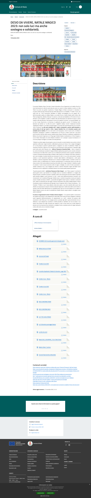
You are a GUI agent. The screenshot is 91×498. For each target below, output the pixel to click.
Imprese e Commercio (31, 461)
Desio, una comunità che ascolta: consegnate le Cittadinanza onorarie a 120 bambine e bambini (55, 369)
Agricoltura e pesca (50, 468)
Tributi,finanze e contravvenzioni (53, 459)
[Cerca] (80, 6)
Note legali (48, 481)
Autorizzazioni (49, 465)
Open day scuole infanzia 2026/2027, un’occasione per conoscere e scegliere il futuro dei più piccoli (56, 385)
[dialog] (45, 490)
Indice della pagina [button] (15, 81)
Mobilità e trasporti (31, 470)
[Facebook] (66, 7)
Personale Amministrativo (14, 465)
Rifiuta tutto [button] (50, 493)
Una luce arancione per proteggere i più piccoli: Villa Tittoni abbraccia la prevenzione (52, 374)
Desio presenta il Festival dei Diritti (41, 383)
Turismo (29, 468)
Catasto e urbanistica (31, 465)
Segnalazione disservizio (32, 479)
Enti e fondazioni (12, 461)
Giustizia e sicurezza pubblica (52, 456)
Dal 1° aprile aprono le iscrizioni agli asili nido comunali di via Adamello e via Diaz (52, 376)
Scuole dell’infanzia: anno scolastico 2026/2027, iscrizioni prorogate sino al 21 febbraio (53, 378)
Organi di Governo (13, 454)
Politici (10, 463)
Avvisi (65, 459)
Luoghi (65, 465)
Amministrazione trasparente (52, 477)
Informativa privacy (50, 479)
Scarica (64, 244)
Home (12, 17)
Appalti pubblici (30, 463)
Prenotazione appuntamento (33, 477)
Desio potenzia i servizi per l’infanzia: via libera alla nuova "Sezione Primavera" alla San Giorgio (55, 367)
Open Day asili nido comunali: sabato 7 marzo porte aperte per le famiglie (50, 379)
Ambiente (48, 461)
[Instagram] (69, 7)
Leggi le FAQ (30, 481)
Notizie (65, 454)
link (57, 490)
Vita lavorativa (30, 459)
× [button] (89, 484)
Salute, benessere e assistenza (52, 463)
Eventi (65, 467)
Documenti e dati (12, 468)
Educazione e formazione (51, 454)
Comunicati (21, 17)
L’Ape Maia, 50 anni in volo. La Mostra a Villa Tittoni (45, 381)
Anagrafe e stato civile (32, 454)
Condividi (66, 22)
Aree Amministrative (13, 457)
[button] (45, 496)
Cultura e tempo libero (32, 457)
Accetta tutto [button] (41, 493)
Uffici (10, 459)
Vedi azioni (73, 22)
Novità (16, 17)
